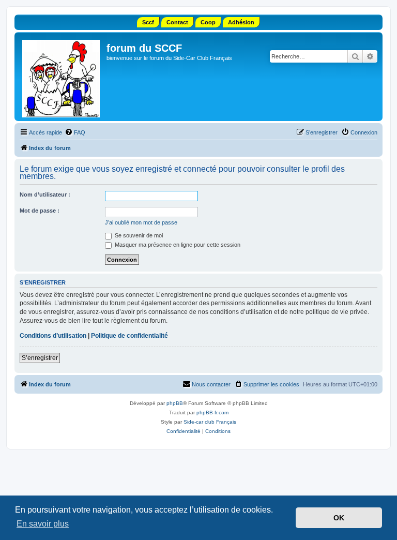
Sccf (148, 22)
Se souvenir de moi (138, 235)
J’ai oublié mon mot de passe (141, 222)
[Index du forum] (61, 76)
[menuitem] (75, 132)
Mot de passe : (39, 210)
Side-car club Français (210, 422)
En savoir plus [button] (43, 523)
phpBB (174, 403)
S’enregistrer (40, 358)
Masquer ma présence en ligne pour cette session (176, 245)
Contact (177, 22)
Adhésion (241, 22)
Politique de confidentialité (129, 335)
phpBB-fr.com (212, 412)
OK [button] (338, 518)
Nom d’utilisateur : (45, 194)
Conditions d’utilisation (53, 335)
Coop (208, 22)
